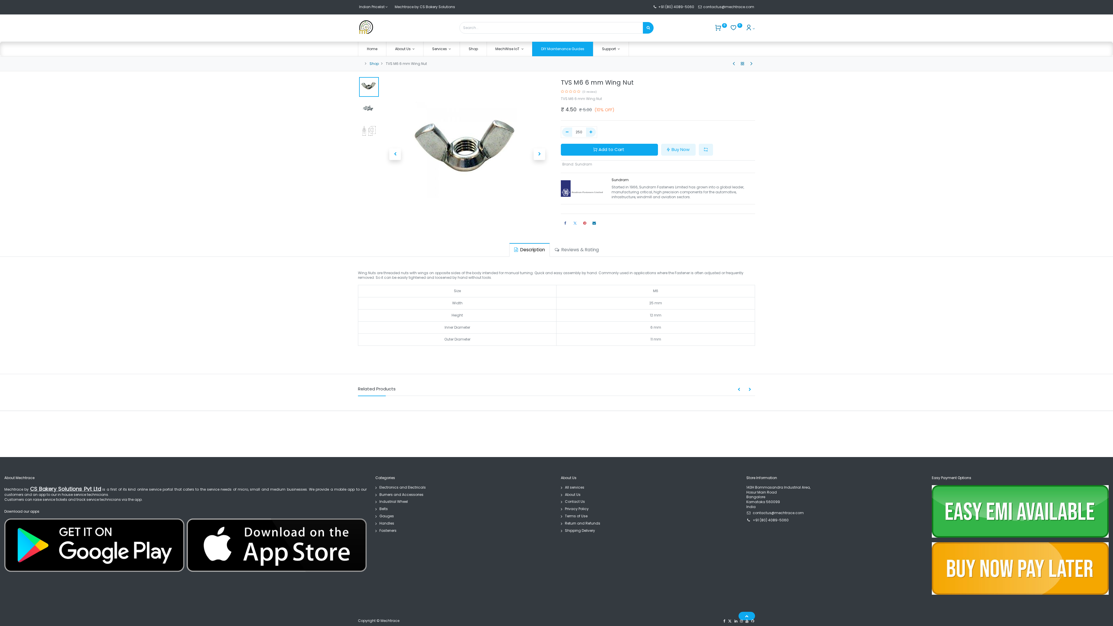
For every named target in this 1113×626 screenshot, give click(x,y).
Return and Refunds (582, 523)
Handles (386, 523)
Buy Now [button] (680, 149)
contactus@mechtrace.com (729, 6)
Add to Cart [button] (611, 149)
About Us (573, 494)
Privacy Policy (577, 508)
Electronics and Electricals (402, 487)
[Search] (648, 28)
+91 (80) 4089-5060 (676, 6)
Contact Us (575, 501)
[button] (395, 154)
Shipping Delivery (580, 530)
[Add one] (591, 132)
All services (574, 487)
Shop (374, 63)
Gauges (386, 516)
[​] (733, 64)
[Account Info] (750, 28)
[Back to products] (742, 64)
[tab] (529, 249)
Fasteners (388, 530)
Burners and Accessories (401, 494)
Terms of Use (576, 516)
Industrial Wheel (393, 501)
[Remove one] (567, 132)
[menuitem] (372, 49)
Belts (383, 508)
